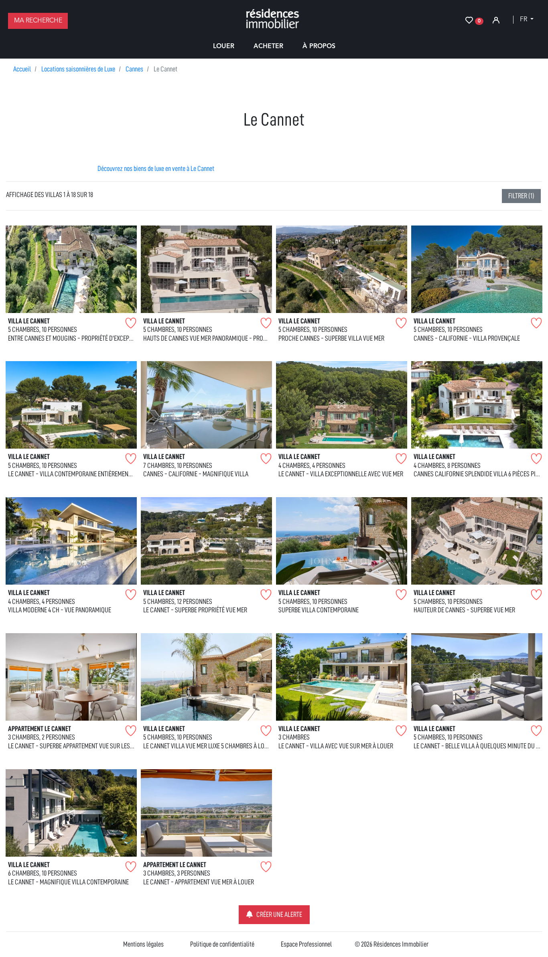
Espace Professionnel (306, 944)
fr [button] (524, 19)
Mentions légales (143, 944)
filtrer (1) (521, 195)
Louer (223, 46)
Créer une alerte (279, 914)
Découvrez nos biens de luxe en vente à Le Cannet (155, 168)
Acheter (268, 46)
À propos (318, 46)
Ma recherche (38, 21)
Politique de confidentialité (222, 944)
